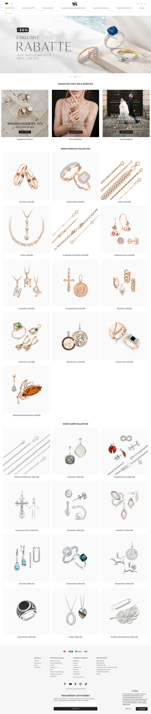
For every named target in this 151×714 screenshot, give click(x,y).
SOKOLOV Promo (78, 677)
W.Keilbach (76, 674)
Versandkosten (81, 689)
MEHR (142, 8)
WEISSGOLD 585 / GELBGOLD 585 (73, 8)
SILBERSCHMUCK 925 (101, 8)
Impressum (53, 667)
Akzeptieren (142, 709)
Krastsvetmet (77, 667)
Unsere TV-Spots (55, 661)
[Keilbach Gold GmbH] (74, 3)
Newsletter (53, 676)
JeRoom (75, 663)
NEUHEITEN (9, 8)
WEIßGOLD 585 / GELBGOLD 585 (107, 667)
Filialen (52, 665)
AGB (51, 669)
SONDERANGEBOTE (124, 8)
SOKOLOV (76, 672)
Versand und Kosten (56, 674)
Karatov (75, 665)
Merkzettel (37, 667)
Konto (36, 665)
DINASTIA (76, 661)
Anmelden (75, 709)
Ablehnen (128, 709)
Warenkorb (37, 663)
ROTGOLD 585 (48, 8)
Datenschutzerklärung (57, 672)
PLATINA (75, 669)
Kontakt (36, 661)
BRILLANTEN (27, 8)
